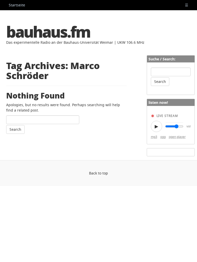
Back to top (98, 173)
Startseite (17, 5)
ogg (163, 137)
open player (177, 137)
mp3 (154, 137)
